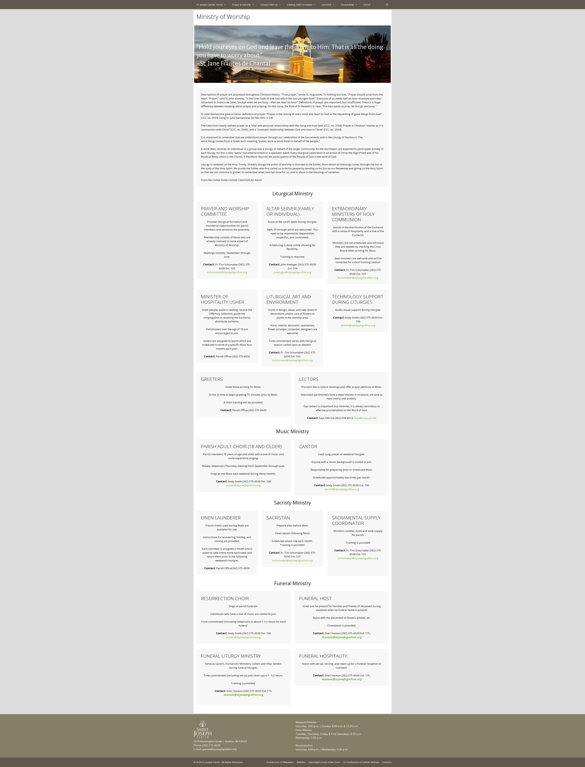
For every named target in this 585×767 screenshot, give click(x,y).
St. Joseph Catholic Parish (210, 4)
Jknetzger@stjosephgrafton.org (292, 272)
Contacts (387, 762)
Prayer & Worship (241, 4)
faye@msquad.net (365, 418)
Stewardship (347, 4)
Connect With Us (269, 4)
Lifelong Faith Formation (299, 4)
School (366, 4)
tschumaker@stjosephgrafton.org (227, 272)
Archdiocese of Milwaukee (280, 762)
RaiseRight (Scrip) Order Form (324, 762)
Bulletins (301, 762)
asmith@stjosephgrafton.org (358, 325)
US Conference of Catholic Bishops (361, 762)
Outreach (327, 4)
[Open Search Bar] (387, 4)
